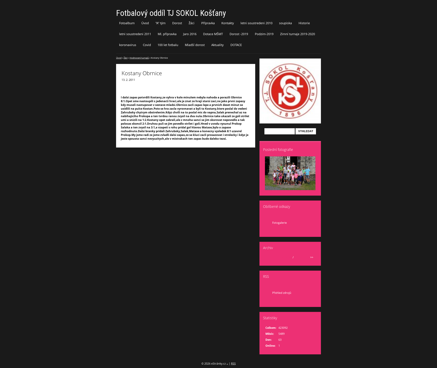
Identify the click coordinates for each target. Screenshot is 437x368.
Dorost (177, 23)
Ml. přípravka (167, 34)
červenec (286, 257)
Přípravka (208, 23)
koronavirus (127, 45)
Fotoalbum (127, 23)
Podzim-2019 (264, 34)
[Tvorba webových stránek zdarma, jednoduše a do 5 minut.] (227, 364)
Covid (147, 45)
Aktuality (217, 45)
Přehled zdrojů (281, 293)
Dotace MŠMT (213, 34)
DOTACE (236, 45)
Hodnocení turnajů (139, 57)
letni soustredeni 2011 (135, 34)
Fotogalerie (279, 223)
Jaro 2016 (189, 34)
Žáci (191, 23)
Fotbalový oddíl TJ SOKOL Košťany (171, 13)
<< (268, 257)
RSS (233, 363)
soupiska (285, 23)
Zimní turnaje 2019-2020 (297, 34)
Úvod (145, 23)
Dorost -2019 (239, 34)
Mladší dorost (195, 45)
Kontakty (227, 23)
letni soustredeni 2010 (256, 23)
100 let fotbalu (168, 45)
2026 (297, 257)
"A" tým (161, 23)
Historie (304, 23)
